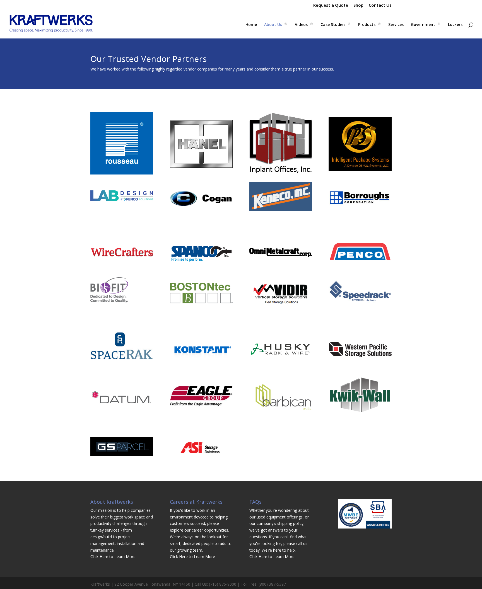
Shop (358, 5)
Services (396, 25)
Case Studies (332, 25)
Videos (301, 25)
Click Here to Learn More (113, 556)
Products (366, 25)
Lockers (455, 25)
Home (251, 25)
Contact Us (380, 5)
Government (423, 25)
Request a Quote (330, 5)
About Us (273, 25)
